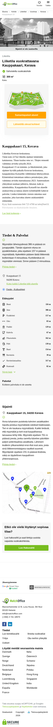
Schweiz (31, 661)
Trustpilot (6, 570)
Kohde (14, 12)
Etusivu (5, 12)
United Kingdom (10, 683)
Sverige (6, 656)
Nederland (7, 670)
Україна (30, 665)
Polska (30, 670)
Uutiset (5, 643)
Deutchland (8, 665)
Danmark (6, 652)
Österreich (32, 656)
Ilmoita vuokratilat (36, 634)
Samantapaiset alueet (26, 115)
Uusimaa (33, 12)
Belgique (6, 674)
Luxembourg (8, 679)
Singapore (32, 679)
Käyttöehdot (27, 706)
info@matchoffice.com (12, 613)
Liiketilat (23, 12)
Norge (5, 661)
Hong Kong (32, 674)
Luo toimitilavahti (10, 634)
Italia (29, 652)
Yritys (5, 638)
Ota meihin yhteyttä (37, 638)
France (5, 692)
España (6, 688)
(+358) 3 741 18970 (11, 617)
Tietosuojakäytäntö (10, 706)
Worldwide (32, 688)
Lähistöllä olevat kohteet (26, 124)
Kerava (43, 12)
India (29, 683)
